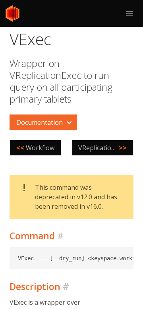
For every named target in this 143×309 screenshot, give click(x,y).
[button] (129, 13)
